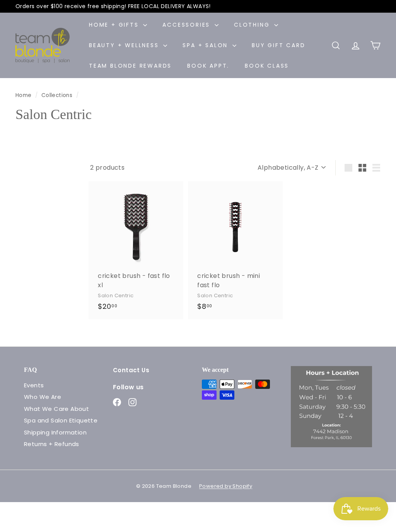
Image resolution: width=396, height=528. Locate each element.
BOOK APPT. (208, 66)
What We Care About (56, 409)
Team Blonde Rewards (130, 66)
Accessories (187, 25)
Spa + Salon (206, 45)
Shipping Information (55, 432)
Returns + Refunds (51, 444)
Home (24, 95)
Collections (57, 95)
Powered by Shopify (225, 486)
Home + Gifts (115, 25)
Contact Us (131, 370)
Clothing (253, 25)
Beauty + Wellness (125, 45)
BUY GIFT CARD (278, 45)
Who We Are (42, 397)
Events (34, 385)
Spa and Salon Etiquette (60, 420)
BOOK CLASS (267, 66)
